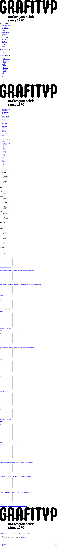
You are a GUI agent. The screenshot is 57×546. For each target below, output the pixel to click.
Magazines (4, 72)
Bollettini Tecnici (5, 153)
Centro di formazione (4, 63)
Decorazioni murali (5, 60)
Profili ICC (4, 67)
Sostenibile (3, 64)
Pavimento (4, 62)
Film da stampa (2, 23)
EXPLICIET (1, 545)
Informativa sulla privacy (23, 537)
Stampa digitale (5, 144)
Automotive (4, 61)
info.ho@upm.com (28, 533)
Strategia (4, 65)
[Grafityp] (28, 21)
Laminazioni (2, 30)
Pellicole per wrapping (3, 49)
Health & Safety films (3, 55)
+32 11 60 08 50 (2, 533)
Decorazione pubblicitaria (6, 59)
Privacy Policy (4, 544)
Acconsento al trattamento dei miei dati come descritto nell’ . (15, 537)
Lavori (2, 76)
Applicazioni (3, 58)
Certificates (4, 70)
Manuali (4, 71)
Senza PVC (4, 147)
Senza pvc (1, 44)
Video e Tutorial (5, 156)
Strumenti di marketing (6, 69)
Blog (2, 75)
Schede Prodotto (5, 68)
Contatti (3, 73)
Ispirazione (3, 161)
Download (3, 66)
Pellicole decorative (2, 37)
